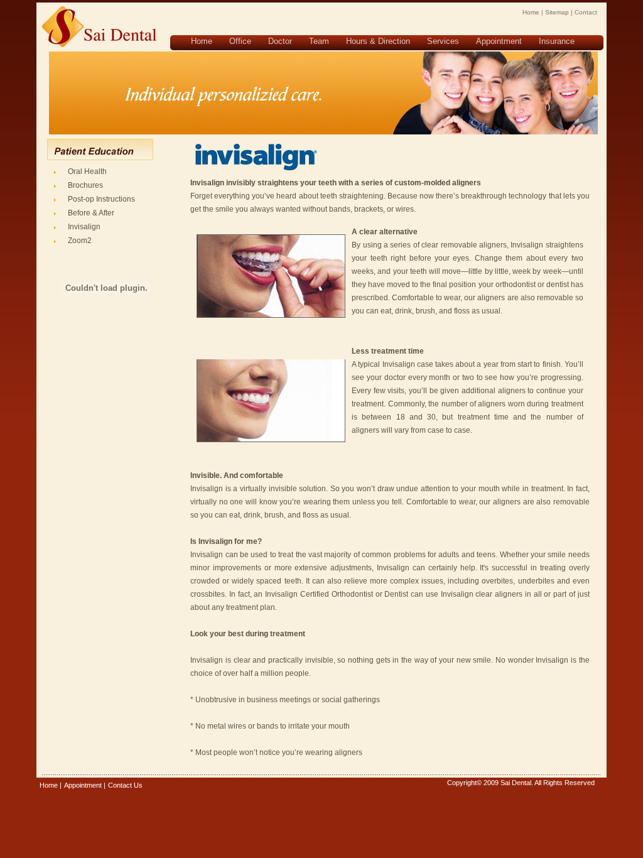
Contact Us (125, 785)
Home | (532, 12)
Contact (586, 12)
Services (443, 41)
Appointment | (84, 785)
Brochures (85, 185)
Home (201, 41)
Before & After (91, 213)
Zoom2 (80, 240)
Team (319, 41)
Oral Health (87, 171)
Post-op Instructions (101, 199)
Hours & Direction (378, 41)
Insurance (557, 41)
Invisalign (84, 226)
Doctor (280, 41)
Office (240, 41)
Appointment (499, 41)
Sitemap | (559, 12)
